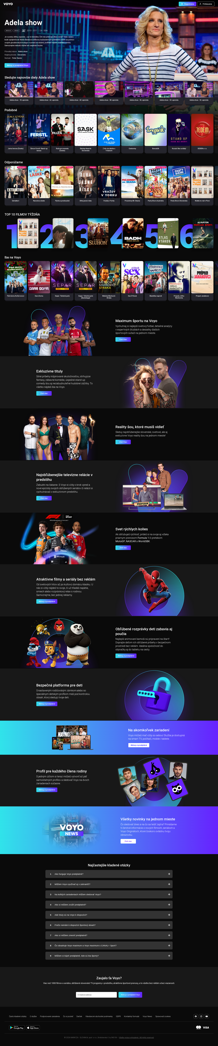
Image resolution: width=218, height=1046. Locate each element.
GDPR (118, 1016)
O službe (33, 1016)
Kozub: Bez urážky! (179, 148)
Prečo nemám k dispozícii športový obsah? (72, 925)
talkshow (8, 30)
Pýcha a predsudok (62, 201)
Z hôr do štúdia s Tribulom (109, 149)
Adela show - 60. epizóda (79, 100)
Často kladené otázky (17, 1016)
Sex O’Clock (132, 296)
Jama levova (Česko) (16, 148)
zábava (16, 30)
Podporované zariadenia (50, 1016)
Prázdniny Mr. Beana (132, 201)
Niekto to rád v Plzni (202, 201)
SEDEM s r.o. (202, 148)
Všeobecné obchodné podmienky (99, 1016)
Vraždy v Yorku (108, 201)
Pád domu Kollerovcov (15, 296)
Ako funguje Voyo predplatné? (66, 874)
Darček (79, 1016)
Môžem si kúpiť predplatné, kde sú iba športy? (74, 956)
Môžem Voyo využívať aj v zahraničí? (70, 884)
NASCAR (131, 541)
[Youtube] (206, 1016)
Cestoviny (132, 148)
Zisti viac (44, 393)
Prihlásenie (207, 4)
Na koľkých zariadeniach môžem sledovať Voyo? (75, 894)
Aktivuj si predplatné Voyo (17, 65)
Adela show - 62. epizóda (49, 100)
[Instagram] (201, 1016)
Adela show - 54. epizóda (169, 100)
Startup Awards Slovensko (85, 149)
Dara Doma (39, 296)
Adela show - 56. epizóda (139, 100)
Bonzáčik (155, 148)
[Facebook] (195, 1016)
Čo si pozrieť (68, 1016)
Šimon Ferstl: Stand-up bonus (38, 149)
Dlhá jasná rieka (86, 201)
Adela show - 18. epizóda (19, 100)
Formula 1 (143, 537)
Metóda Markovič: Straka (109, 297)
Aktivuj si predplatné (47, 601)
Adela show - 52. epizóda (199, 100)
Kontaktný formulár (131, 1016)
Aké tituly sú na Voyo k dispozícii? (68, 915)
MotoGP (120, 541)
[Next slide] (214, 94)
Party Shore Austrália (156, 201)
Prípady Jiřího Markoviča (179, 297)
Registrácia (189, 4)
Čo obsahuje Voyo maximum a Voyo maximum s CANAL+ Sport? (83, 945)
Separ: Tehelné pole (62, 296)
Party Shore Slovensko (179, 201)
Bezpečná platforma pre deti (59, 685)
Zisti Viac (123, 339)
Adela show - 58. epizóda (109, 100)
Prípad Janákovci (202, 296)
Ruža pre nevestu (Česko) (62, 149)
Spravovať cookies (163, 1016)
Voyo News (147, 1016)
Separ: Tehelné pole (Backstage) (85, 297)
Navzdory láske (39, 201)
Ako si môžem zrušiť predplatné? (68, 905)
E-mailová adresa (84, 995)
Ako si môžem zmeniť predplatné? (68, 935)
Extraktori (15, 201)
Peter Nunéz (17, 58)
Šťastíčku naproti (156, 296)
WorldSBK (144, 541)
